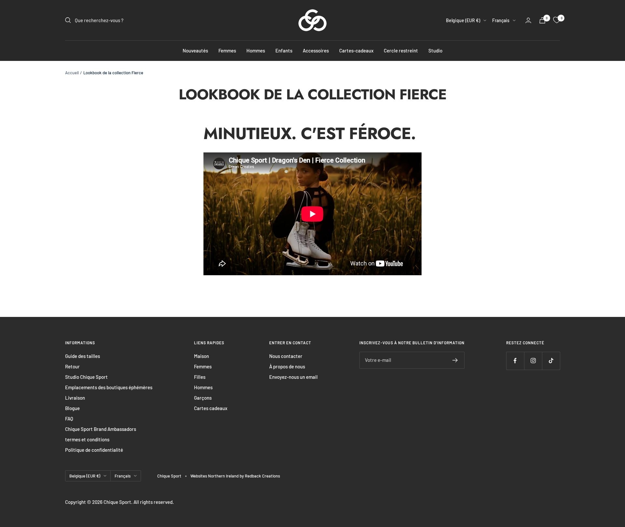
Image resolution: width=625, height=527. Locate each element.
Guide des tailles (82, 356)
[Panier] (542, 20)
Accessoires (316, 50)
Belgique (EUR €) (463, 20)
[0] (556, 20)
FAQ (69, 418)
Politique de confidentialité (94, 450)
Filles (199, 377)
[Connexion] (528, 20)
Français (500, 20)
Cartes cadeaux (210, 408)
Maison (201, 356)
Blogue (72, 408)
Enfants (283, 50)
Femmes (227, 50)
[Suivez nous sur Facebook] (515, 361)
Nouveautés (195, 50)
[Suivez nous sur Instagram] (533, 361)
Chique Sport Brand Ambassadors (100, 429)
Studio (435, 50)
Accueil (72, 72)
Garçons (203, 398)
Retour (72, 366)
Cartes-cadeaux (356, 50)
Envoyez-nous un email (293, 377)
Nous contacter (285, 356)
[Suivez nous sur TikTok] (551, 361)
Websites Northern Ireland (215, 475)
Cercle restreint (401, 50)
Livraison (75, 398)
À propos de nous (287, 366)
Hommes (255, 50)
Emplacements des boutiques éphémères (108, 387)
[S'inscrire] (455, 360)
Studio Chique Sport (86, 377)
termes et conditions (87, 439)
